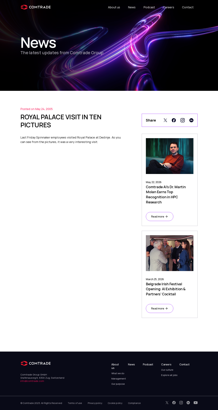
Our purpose (118, 383)
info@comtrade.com (32, 381)
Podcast (149, 7)
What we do (117, 373)
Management (118, 378)
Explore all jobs (169, 375)
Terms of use (75, 403)
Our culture (167, 369)
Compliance (134, 403)
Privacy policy (95, 403)
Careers (168, 7)
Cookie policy (115, 403)
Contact (188, 7)
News (131, 7)
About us (114, 7)
